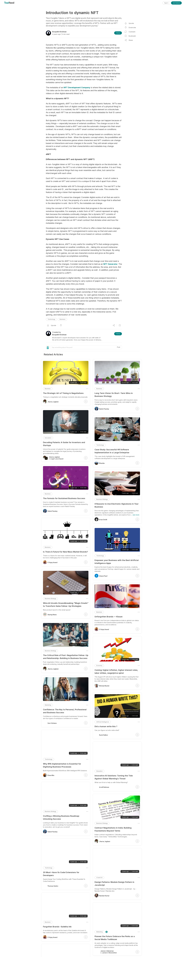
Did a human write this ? (106, 726)
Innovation (48, 438)
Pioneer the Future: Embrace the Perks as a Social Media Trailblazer (115, 937)
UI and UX (99, 877)
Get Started (176, 3)
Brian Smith (103, 519)
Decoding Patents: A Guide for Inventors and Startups (64, 443)
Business (62, 319)
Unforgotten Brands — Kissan (109, 617)
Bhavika (102, 463)
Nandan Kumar (104, 896)
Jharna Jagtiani (104, 841)
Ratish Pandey (104, 409)
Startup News (52, 615)
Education (99, 771)
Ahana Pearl (103, 576)
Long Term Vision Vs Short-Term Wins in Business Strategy (114, 394)
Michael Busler (104, 686)
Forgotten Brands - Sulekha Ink (57, 927)
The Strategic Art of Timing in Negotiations (63, 393)
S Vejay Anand (104, 629)
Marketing (99, 932)
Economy (99, 665)
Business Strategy (102, 499)
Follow (118, 33)
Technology (51, 319)
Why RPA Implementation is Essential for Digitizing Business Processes (62, 765)
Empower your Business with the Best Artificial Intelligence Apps (117, 561)
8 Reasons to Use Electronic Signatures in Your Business (117, 505)
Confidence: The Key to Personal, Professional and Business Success (65, 711)
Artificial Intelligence (102, 722)
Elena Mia (51, 775)
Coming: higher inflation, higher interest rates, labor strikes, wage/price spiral (116, 671)
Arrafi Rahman (104, 787)
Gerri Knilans (52, 723)
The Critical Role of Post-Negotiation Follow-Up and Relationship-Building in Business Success (65, 656)
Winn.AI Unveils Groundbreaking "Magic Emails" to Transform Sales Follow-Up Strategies (65, 604)
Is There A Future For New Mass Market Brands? (65, 552)
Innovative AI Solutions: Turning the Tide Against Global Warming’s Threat (114, 777)
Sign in (166, 3)
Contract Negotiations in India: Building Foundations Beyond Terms (113, 829)
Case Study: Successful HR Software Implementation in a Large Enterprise (112, 451)
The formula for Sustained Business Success (64, 498)
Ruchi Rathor (103, 735)
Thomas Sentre (53, 886)
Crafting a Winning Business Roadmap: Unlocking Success (61, 817)
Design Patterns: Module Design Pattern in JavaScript (114, 883)
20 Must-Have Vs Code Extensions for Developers (61, 873)
